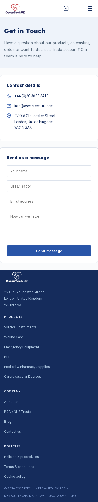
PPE (7, 356)
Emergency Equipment (21, 346)
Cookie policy (14, 476)
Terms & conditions (19, 466)
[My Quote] (66, 8)
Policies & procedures (21, 456)
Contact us (12, 431)
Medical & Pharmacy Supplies (27, 366)
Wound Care (13, 337)
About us (11, 401)
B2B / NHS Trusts (17, 411)
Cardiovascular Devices (22, 376)
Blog (7, 421)
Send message (49, 251)
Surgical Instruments (20, 327)
